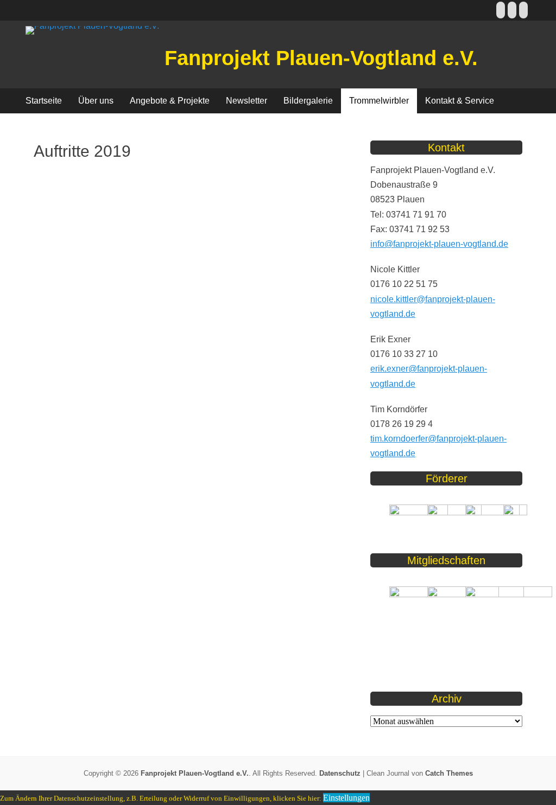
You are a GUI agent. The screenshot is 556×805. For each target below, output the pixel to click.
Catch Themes (449, 773)
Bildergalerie (308, 100)
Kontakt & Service (459, 100)
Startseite (44, 100)
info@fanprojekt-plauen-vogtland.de (439, 243)
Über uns (95, 100)
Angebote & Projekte (170, 100)
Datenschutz (340, 773)
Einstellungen (346, 797)
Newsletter (246, 100)
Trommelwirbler (379, 100)
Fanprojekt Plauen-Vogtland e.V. (321, 58)
